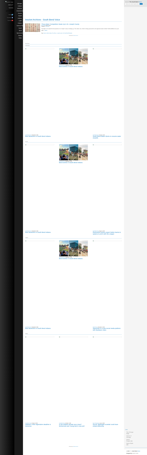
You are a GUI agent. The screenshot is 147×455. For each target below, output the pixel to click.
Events (20, 13)
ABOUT (10, 5)
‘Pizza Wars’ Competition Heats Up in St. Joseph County (60, 24)
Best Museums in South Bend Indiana (38, 136)
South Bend (47, 26)
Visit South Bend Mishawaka (67, 33)
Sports (20, 35)
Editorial (19, 8)
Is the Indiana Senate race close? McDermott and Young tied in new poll (71, 425)
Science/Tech (20, 25)
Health (20, 15)
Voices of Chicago (128, 436)
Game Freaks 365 (129, 440)
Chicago (19, 3)
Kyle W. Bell (43, 25)
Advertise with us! (75, 446)
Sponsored (20, 33)
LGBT (20, 20)
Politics (20, 23)
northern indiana (49, 33)
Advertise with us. (75, 35)
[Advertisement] (133, 25)
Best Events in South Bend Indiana (71, 66)
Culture (20, 6)
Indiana (20, 18)
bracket (44, 33)
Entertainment (20, 11)
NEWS (11, 8)
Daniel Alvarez (95, 327)
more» (46, 30)
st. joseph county (59, 33)
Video (20, 38)
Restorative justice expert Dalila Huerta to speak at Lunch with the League (107, 233)
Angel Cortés (135, 453)
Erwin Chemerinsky (96, 423)
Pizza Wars (54, 33)
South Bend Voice (62, 65)
